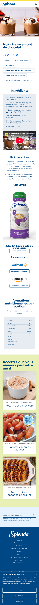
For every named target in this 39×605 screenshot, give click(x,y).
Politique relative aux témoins (19, 583)
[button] (4, 55)
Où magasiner (19, 543)
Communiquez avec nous (19, 557)
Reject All (19, 601)
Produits (19, 540)
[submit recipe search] (34, 515)
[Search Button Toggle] (36, 4)
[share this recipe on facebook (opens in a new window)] (11, 55)
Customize (19, 596)
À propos (18, 560)
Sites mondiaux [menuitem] (18, 563)
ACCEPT (19, 590)
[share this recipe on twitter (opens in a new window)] (7, 55)
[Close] (36, 574)
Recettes (19, 546)
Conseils (19, 551)
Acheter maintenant (19, 271)
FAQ (18, 554)
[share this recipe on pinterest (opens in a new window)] (14, 55)
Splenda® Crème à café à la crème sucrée (20, 247)
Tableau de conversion (19, 548)
